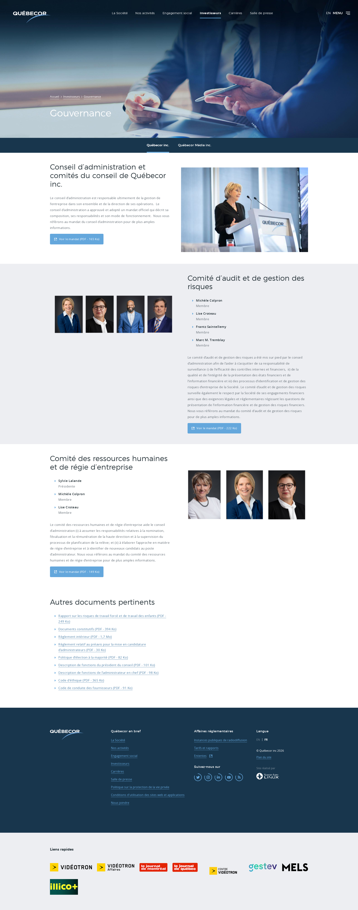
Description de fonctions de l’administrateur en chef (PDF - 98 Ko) (108, 672)
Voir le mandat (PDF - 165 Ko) (79, 239)
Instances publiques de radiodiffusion (220, 740)
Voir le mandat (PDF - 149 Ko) (79, 572)
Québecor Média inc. (194, 145)
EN (328, 13)
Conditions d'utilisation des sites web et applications (148, 795)
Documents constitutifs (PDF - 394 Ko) (87, 629)
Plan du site (263, 757)
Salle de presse (121, 779)
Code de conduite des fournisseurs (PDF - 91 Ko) (95, 688)
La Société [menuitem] (120, 13)
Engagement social (124, 756)
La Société (118, 740)
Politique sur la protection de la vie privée (140, 787)
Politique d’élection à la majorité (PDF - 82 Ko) (93, 657)
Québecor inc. (158, 145)
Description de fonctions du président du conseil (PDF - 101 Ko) (106, 665)
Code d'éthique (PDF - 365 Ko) (81, 680)
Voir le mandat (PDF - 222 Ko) (217, 428)
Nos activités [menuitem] (145, 13)
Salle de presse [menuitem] (261, 13)
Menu (338, 13)
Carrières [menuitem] (235, 13)
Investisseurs (120, 764)
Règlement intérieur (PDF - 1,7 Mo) (85, 636)
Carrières (117, 771)
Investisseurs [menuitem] (210, 13)
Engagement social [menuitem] (177, 13)
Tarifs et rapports (206, 748)
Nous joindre (120, 803)
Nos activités (120, 748)
